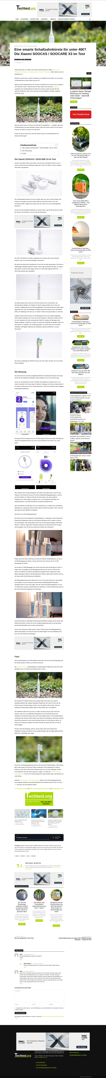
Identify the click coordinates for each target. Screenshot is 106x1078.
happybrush (56, 86)
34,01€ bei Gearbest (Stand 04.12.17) (39, 788)
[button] (90, 19)
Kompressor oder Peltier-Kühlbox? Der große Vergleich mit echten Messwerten (80, 349)
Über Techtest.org (74, 1052)
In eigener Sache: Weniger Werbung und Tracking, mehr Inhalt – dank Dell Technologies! (80, 94)
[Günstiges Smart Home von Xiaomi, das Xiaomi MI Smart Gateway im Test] (39, 813)
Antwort (21, 959)
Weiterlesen (21, 924)
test (28, 856)
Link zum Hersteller (21, 788)
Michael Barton (33, 863)
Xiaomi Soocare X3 (22, 667)
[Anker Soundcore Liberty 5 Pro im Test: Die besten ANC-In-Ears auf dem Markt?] (80, 139)
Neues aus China (18, 46)
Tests (25, 46)
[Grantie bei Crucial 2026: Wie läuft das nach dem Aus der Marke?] (80, 366)
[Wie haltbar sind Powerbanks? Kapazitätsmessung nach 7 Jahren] (39, 895)
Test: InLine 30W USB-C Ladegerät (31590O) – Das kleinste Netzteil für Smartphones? (81, 203)
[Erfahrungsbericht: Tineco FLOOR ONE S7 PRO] (80, 470)
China (17, 856)
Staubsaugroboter (33, 72)
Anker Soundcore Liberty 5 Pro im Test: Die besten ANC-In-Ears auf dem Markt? (81, 155)
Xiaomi (33, 856)
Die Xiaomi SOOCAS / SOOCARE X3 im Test (39, 148)
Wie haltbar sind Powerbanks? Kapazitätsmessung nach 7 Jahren (39, 905)
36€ (51, 125)
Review (23, 856)
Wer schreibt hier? (40, 1062)
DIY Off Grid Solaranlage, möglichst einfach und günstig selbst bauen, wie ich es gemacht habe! (22, 907)
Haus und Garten (32, 46)
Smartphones (24, 72)
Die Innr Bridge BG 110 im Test (24, 938)
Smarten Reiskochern (45, 72)
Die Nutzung (27, 151)
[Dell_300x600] (80, 289)
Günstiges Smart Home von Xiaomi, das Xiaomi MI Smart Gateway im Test (37, 821)
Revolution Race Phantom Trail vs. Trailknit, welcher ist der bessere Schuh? (80, 438)
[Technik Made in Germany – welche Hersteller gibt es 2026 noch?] (80, 234)
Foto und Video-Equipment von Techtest (46, 1067)
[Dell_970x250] (65, 10)
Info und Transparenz (41, 1065)
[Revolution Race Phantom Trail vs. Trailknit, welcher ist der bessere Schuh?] (80, 453)
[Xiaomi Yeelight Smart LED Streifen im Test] (22, 813)
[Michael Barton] (20, 866)
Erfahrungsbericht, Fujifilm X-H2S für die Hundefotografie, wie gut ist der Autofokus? (80, 398)
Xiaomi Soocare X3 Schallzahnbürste (30, 780)
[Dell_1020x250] (53, 1042)
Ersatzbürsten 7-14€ (57, 788)
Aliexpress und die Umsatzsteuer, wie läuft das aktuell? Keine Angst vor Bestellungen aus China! (56, 907)
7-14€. (60, 269)
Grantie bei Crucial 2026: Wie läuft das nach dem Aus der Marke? (80, 372)
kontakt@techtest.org (42, 1057)
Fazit (24, 153)
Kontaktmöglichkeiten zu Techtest (78, 1055)
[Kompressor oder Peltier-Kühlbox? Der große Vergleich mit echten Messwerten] (80, 342)
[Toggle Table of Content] (55, 145)
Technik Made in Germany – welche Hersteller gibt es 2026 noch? (81, 250)
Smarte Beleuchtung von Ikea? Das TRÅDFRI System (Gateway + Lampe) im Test (75, 939)
